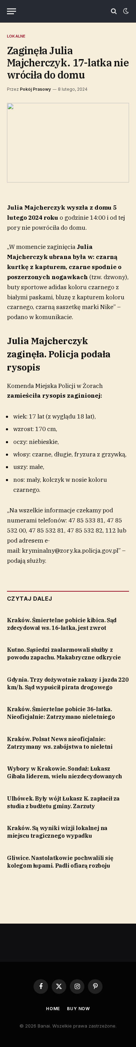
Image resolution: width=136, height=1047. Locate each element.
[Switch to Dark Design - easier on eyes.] (125, 11)
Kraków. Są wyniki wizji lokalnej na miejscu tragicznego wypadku (57, 832)
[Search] (113, 11)
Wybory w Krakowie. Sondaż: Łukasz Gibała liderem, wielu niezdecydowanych (64, 772)
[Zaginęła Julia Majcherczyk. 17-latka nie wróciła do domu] (68, 142)
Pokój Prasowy (35, 89)
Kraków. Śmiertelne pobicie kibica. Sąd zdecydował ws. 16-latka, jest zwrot (61, 624)
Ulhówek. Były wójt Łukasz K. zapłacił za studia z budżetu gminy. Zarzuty (63, 802)
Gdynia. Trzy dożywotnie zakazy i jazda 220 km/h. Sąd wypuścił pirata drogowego (67, 683)
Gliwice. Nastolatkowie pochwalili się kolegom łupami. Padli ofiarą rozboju (60, 861)
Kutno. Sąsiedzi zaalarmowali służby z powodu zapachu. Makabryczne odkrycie (64, 653)
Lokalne (16, 36)
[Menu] (11, 11)
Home (53, 1008)
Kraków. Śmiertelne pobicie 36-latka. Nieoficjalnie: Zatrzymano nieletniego (61, 713)
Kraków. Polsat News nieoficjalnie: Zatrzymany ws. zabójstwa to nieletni (60, 743)
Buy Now (78, 1008)
